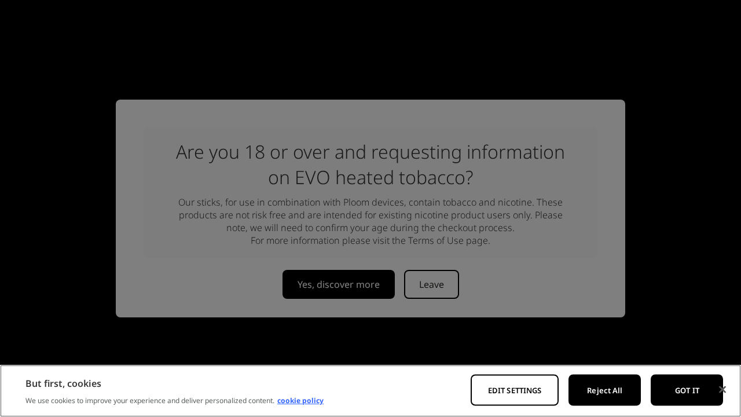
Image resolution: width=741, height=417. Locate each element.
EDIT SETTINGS (515, 390)
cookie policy (300, 400)
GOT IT (687, 390)
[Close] (722, 390)
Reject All (604, 390)
